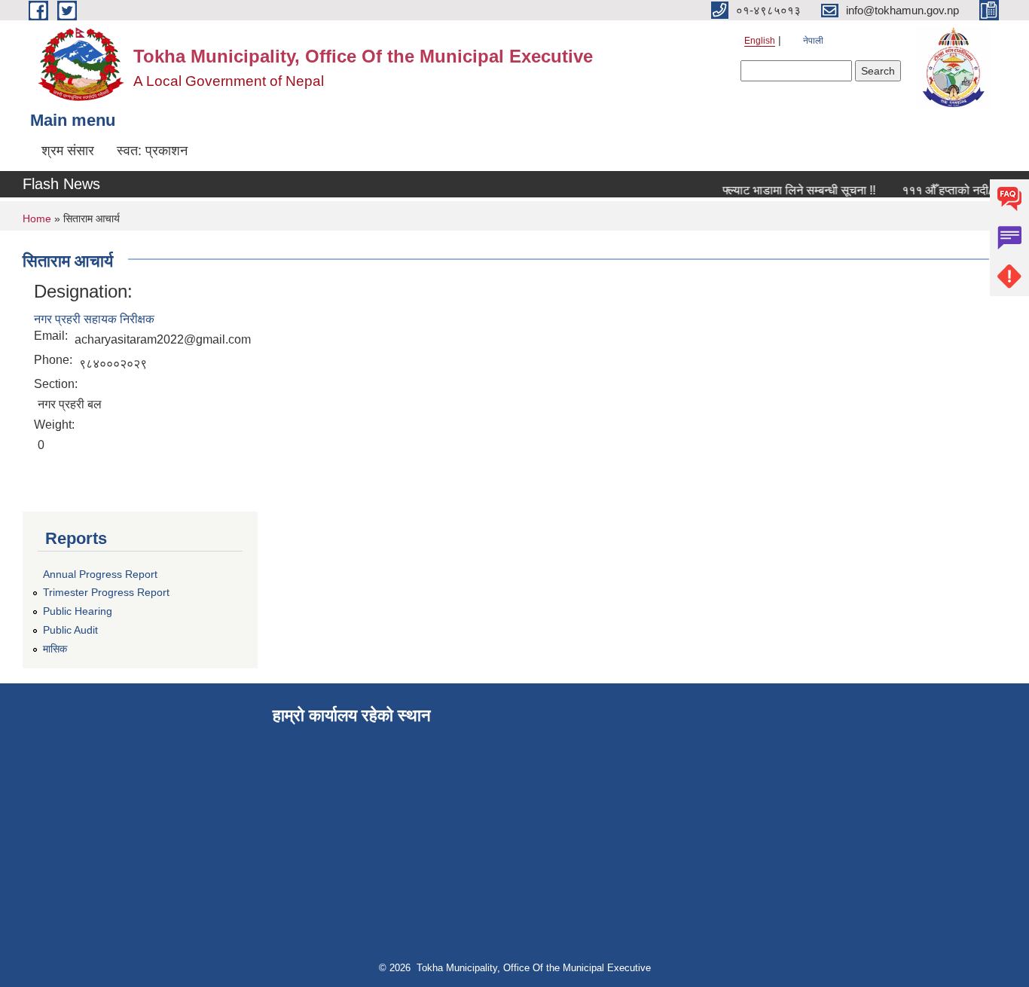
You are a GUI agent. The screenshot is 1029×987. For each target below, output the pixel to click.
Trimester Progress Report (106, 592)
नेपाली (813, 40)
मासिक (55, 649)
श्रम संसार (67, 150)
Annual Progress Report (100, 574)
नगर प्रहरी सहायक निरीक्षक (94, 319)
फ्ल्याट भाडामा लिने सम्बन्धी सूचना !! (792, 190)
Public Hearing (77, 611)
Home (37, 218)
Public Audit (70, 630)
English (759, 40)
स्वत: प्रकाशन (152, 150)
